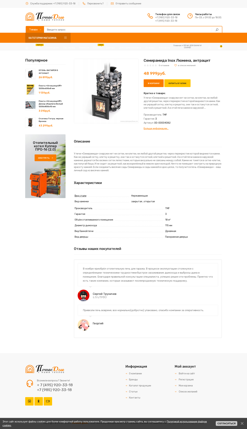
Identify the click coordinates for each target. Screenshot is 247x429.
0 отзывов (164, 65)
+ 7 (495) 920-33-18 (55, 385)
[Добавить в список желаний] (185, 65)
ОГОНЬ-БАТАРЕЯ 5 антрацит (48, 71)
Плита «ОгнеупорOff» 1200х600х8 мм (50, 87)
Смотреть (44, 158)
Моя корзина (185, 385)
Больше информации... (156, 128)
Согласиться (226, 423)
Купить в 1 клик (177, 83)
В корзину (153, 83)
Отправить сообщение (128, 3)
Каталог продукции (140, 385)
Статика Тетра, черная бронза (51, 119)
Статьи (133, 391)
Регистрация (186, 379)
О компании (135, 373)
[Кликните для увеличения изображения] (106, 91)
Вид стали (80, 195)
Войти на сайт (186, 373)
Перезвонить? (95, 3)
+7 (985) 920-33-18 (64, 3)
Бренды (133, 379)
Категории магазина (42, 38)
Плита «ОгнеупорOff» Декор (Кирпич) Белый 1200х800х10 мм (51, 104)
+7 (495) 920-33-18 (166, 20)
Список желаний (187, 391)
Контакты (134, 397)
